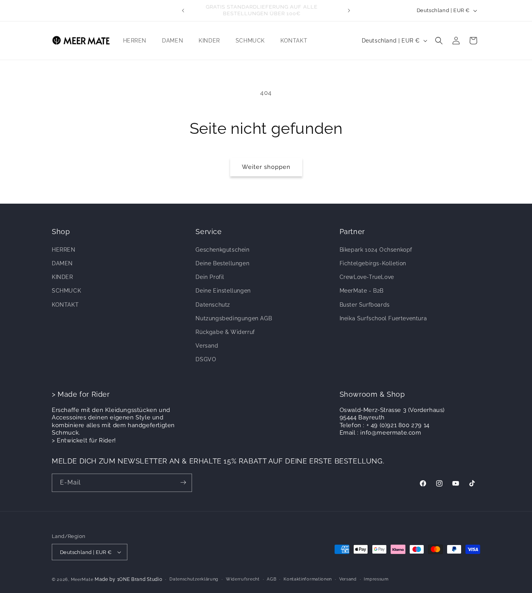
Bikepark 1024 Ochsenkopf (376, 249)
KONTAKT (65, 304)
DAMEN (62, 263)
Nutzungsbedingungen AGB (234, 318)
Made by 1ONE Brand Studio (128, 579)
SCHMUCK (66, 291)
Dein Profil (210, 276)
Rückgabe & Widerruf (225, 331)
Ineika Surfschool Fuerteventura (383, 318)
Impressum (376, 579)
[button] (438, 40)
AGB (271, 579)
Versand (207, 345)
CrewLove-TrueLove (367, 276)
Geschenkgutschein (222, 249)
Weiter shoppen (266, 166)
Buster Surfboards (365, 304)
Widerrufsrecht (243, 579)
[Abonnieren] (183, 482)
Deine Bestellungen (222, 263)
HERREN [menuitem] (135, 40)
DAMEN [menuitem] (172, 40)
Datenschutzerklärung (193, 579)
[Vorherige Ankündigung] (183, 10)
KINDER (62, 276)
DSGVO (206, 359)
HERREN (64, 249)
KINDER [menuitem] (209, 40)
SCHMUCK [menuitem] (250, 40)
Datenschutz (213, 304)
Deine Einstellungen (223, 291)
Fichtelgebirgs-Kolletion (373, 263)
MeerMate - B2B (362, 291)
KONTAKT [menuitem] (293, 40)
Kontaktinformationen (308, 579)
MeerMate (82, 579)
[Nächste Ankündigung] (349, 10)
